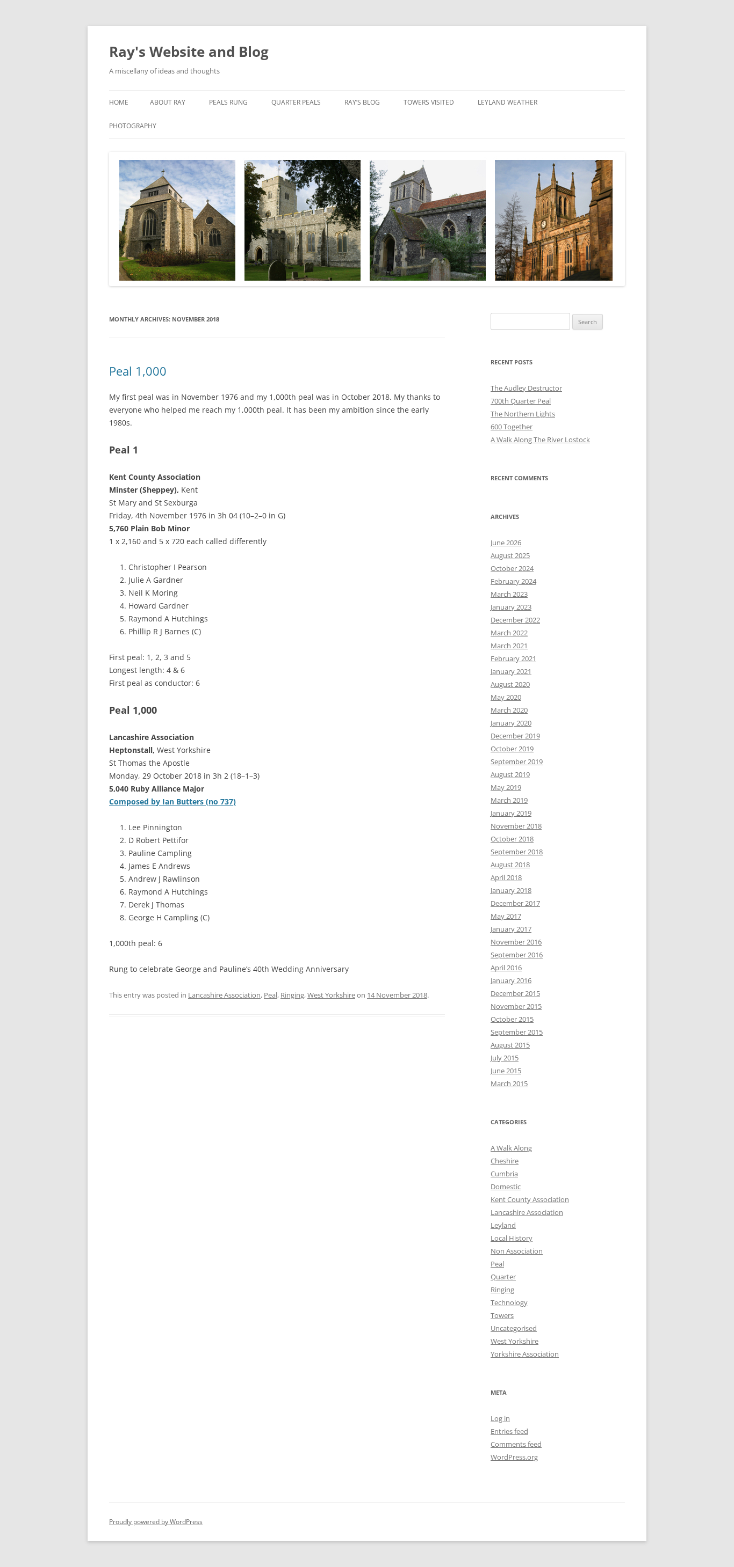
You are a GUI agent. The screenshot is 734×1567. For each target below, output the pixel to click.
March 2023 (509, 594)
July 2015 (505, 1058)
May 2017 (506, 916)
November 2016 (516, 942)
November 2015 (516, 1006)
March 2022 (509, 633)
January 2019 (511, 813)
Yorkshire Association (525, 1354)
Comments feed (516, 1444)
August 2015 (510, 1045)
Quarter (503, 1277)
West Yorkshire (331, 995)
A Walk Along (511, 1148)
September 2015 (517, 1032)
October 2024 (512, 568)
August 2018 (510, 864)
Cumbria (504, 1173)
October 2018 (512, 839)
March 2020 (509, 710)
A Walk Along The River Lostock (540, 439)
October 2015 (512, 1019)
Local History (511, 1238)
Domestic (506, 1186)
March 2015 (509, 1083)
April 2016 (506, 967)
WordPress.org (514, 1457)
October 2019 (512, 748)
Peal (270, 995)
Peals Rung (228, 102)
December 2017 (515, 903)
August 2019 (510, 774)
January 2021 (511, 671)
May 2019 (506, 787)
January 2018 (511, 890)
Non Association (517, 1251)
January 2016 (511, 980)
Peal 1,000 (138, 371)
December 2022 (515, 620)
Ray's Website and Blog (189, 51)
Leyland (503, 1225)
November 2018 (516, 826)
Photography (132, 125)
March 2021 (509, 645)
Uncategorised (514, 1328)
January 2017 (511, 929)
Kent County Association (530, 1199)
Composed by (172, 801)
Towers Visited (429, 102)
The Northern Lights (523, 414)
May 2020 (506, 697)
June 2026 (506, 542)
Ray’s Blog (362, 102)
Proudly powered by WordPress (156, 1521)
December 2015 (515, 993)
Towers (502, 1315)
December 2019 (515, 736)
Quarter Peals (296, 102)
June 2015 (506, 1070)
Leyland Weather (507, 102)
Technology (509, 1302)
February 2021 (513, 658)
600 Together (511, 426)
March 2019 (509, 800)
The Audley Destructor (526, 388)
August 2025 (510, 555)
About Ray (167, 102)
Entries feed (509, 1431)
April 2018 (506, 877)
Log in (500, 1418)
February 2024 (513, 581)
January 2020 (511, 723)
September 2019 (517, 761)
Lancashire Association (224, 995)
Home (118, 102)
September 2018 (517, 851)
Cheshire (505, 1161)
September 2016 (517, 955)
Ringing (292, 995)
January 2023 (511, 607)
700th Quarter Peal (521, 401)
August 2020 (510, 684)
